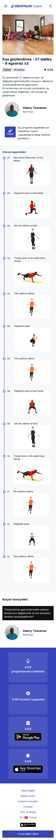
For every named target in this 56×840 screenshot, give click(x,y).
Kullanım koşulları (28, 801)
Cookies (28, 806)
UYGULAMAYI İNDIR (28, 834)
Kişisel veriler (28, 795)
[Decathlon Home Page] (27, 6)
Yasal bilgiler (28, 790)
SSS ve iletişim (28, 812)
